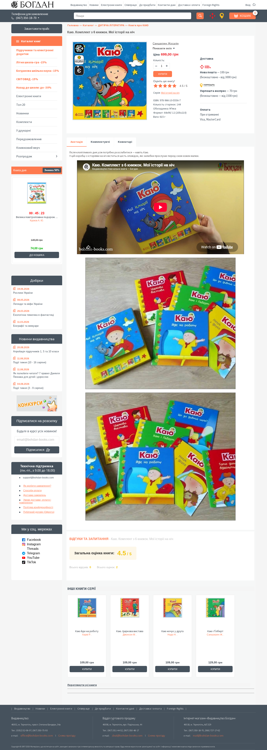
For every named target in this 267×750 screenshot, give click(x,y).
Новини (94, 5)
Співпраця (131, 5)
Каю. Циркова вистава (129, 631)
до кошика (36, 255)
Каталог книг (31, 41)
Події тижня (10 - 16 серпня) (29, 362)
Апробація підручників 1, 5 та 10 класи (36, 351)
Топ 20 (20, 105)
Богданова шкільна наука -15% (37, 71)
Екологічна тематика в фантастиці (33, 314)
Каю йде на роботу (87, 631)
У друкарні (23, 130)
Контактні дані (167, 5)
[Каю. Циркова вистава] (129, 613)
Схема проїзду (66, 735)
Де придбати (147, 5)
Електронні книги (111, 5)
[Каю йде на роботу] (87, 613)
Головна (73, 25)
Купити (162, 74)
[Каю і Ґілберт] (215, 613)
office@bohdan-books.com (37, 735)
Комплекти (24, 122)
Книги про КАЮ (138, 25)
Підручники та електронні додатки (34, 52)
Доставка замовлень (34, 495)
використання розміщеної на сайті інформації (150, 746)
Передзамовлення (28, 139)
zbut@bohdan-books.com (127, 735)
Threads (33, 548)
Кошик (245, 16)
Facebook (34, 539)
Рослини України (23, 292)
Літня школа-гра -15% (31, 62)
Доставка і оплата (189, 5)
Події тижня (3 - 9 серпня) (28, 388)
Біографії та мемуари (26, 325)
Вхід (248, 5)
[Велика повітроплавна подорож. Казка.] (36, 196)
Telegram (33, 553)
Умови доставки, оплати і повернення (35, 501)
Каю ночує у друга (172, 631)
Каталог (88, 25)
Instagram (34, 544)
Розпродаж (24, 156)
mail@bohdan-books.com (208, 735)
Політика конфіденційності (38, 507)
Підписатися (35, 449)
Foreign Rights (211, 5)
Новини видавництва (37, 339)
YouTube (33, 557)
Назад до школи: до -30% (33, 87)
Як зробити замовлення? (37, 485)
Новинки (22, 113)
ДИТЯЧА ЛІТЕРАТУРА (111, 25)
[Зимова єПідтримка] (77, 47)
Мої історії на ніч (170, 93)
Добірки (36, 280)
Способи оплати (32, 490)
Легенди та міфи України (27, 303)
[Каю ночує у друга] (172, 613)
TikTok (31, 562)
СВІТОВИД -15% (27, 79)
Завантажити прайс (36, 29)
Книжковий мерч (28, 148)
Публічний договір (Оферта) (38, 512)
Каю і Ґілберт (215, 631)
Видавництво (79, 5)
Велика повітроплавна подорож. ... (37, 217)
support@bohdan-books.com (38, 477)
